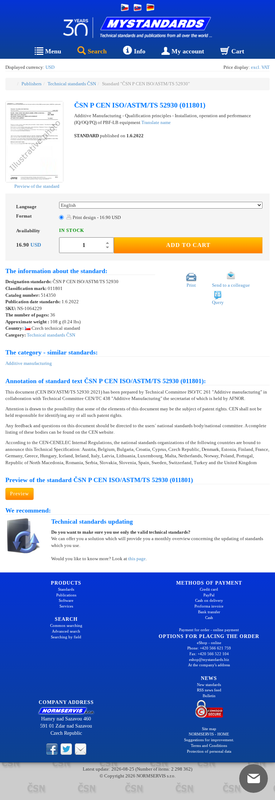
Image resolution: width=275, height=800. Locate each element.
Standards (66, 589)
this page (137, 558)
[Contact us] (80, 749)
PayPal (208, 595)
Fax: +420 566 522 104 (209, 654)
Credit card (209, 589)
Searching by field (66, 637)
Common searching (66, 625)
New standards (209, 684)
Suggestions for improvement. (209, 740)
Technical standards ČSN (72, 83)
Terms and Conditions (209, 745)
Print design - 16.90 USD (96, 217)
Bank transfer (209, 612)
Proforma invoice (208, 606)
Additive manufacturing (28, 363)
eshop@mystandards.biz (209, 659)
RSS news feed (209, 690)
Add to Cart (188, 245)
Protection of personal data (209, 751)
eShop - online (209, 643)
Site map (209, 729)
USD (49, 67)
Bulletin (209, 696)
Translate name (156, 122)
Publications (66, 595)
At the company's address (209, 665)
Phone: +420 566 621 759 (209, 648)
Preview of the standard (36, 186)
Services (66, 606)
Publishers (31, 83)
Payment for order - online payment (209, 630)
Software (66, 600)
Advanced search (66, 631)
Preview (19, 493)
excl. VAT (260, 67)
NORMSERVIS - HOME (209, 734)
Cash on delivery (209, 600)
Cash (209, 617)
